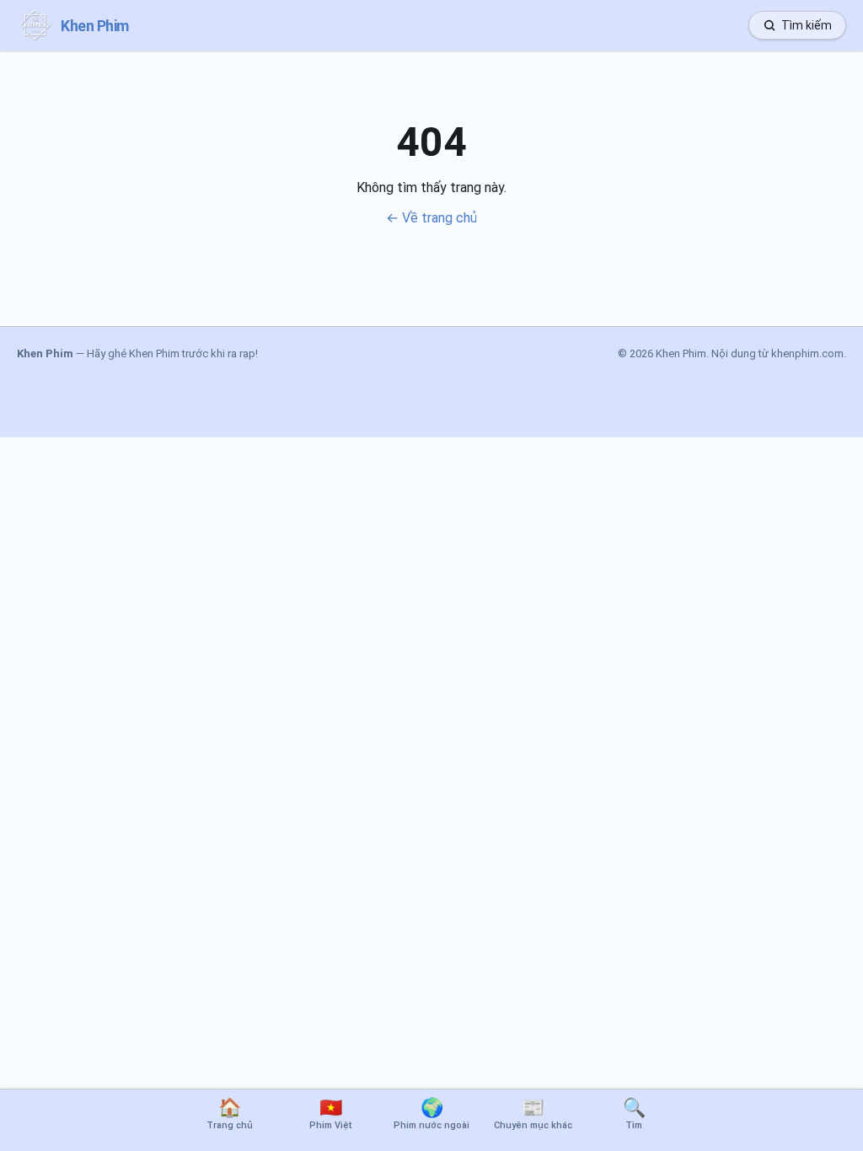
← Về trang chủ (431, 218)
